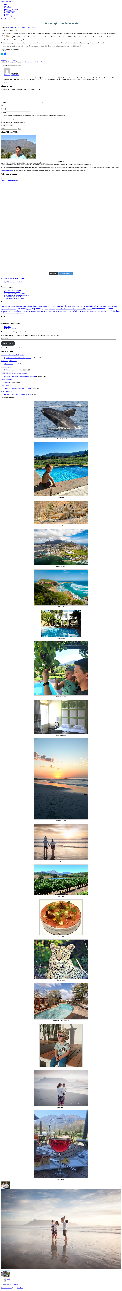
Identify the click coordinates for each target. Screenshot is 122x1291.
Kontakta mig (8, 16)
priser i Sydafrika (61, 309)
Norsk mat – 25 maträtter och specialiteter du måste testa (20, 376)
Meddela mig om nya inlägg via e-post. (14, 122)
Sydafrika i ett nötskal (11, 1284)
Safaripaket (52, 311)
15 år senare (7, 382)
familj (69, 306)
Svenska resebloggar (6, 385)
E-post (2, 109)
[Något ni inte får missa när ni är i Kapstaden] (106, 192)
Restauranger (89, 309)
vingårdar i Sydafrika (7, 313)
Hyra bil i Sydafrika (9, 11)
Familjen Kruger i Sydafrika (9, 361)
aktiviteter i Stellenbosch (31, 306)
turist (99, 311)
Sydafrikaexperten (80, 311)
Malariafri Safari (52, 309)
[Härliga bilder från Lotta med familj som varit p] (15, 245)
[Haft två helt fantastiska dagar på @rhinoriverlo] (76, 227)
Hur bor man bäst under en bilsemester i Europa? (18, 394)
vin (109, 311)
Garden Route (5, 59)
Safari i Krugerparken (32, 311)
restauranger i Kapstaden (102, 309)
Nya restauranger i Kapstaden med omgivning (17, 295)
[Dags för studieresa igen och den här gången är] (106, 227)
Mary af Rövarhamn (6, 379)
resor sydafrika (35, 62)
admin (23, 27)
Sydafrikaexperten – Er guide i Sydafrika (12, 355)
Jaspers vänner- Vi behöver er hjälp (14, 298)
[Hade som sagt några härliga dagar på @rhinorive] (46, 227)
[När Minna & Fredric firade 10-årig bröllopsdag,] (76, 210)
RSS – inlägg (8, 327)
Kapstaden (36, 308)
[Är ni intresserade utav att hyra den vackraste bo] (46, 210)
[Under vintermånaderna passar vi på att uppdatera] (106, 262)
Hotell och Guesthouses (11, 9)
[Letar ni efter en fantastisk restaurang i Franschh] (15, 192)
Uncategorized (9, 19)
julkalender (21, 309)
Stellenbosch (59, 311)
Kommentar (4, 102)
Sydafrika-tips (8, 7)
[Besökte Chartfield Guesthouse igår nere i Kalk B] (76, 262)
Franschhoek (76, 306)
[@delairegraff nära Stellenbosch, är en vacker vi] (46, 192)
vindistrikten (115, 311)
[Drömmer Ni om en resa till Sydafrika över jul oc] (106, 210)
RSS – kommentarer (10, 328)
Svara (6, 82)
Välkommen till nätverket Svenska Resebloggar (17, 388)
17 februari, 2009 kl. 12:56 (11, 75)
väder (14, 313)
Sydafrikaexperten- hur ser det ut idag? (15, 293)
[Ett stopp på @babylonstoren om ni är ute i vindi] (76, 192)
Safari (41, 62)
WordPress (20, 1288)
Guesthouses (95, 306)
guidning (104, 306)
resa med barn (71, 309)
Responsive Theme (6, 1288)
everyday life (60, 306)
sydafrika (71, 311)
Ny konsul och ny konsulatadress (13, 370)
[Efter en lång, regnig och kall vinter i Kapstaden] (15, 262)
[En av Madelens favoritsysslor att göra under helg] (46, 262)
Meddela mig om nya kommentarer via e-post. (16, 119)
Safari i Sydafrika (44, 311)
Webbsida (3, 112)
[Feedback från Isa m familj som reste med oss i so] (106, 245)
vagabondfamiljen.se (6, 391)
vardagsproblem (104, 311)
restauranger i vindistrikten (11, 311)
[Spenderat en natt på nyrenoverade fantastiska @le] (15, 210)
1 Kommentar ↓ (31, 27)
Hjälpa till (110, 306)
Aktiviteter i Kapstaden (16, 306)
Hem (5, 4)
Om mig (6, 6)
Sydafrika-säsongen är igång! (12, 296)
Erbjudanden (8, 14)
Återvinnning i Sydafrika (8, 60)
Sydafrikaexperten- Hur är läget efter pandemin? (17, 358)
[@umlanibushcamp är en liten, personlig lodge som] (76, 245)
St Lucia (65, 311)
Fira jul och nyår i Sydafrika (12, 292)
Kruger (46, 309)
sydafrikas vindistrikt (92, 311)
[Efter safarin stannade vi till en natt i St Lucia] (15, 227)
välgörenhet (18, 313)
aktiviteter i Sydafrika (42, 306)
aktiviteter (4, 306)
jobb (22, 62)
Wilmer (22, 313)
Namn (2, 105)
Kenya (43, 309)
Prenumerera (8, 343)
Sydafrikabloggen (6, 367)
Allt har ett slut (8, 364)
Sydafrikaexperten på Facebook (12, 278)
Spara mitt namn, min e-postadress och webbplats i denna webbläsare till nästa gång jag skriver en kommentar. (34, 115)
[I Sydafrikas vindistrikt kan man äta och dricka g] (46, 245)
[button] (61, 420)
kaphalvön (28, 309)
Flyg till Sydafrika (9, 12)
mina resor (27, 62)
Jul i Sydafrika (13, 309)
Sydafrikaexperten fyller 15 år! (13, 290)
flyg (72, 306)
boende (50, 306)
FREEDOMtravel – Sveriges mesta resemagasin (14, 373)
